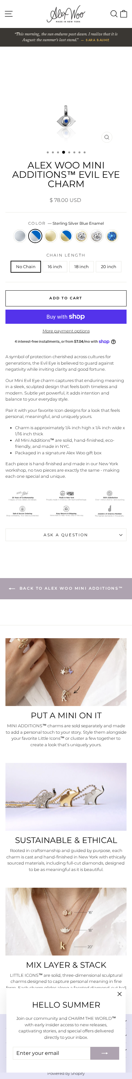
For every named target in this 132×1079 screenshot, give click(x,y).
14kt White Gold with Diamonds (96, 236)
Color (66, 223)
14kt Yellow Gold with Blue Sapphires (112, 236)
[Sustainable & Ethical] (66, 797)
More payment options (66, 330)
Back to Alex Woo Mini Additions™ (70, 588)
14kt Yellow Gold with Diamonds (81, 236)
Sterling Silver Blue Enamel (35, 236)
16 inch (55, 266)
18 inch (81, 266)
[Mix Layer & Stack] (66, 922)
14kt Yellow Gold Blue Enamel (66, 236)
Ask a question (66, 534)
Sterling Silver (19, 236)
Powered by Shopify (66, 1073)
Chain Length (66, 255)
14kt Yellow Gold (50, 236)
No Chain (26, 266)
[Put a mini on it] (66, 672)
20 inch (108, 266)
